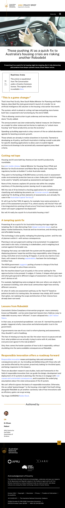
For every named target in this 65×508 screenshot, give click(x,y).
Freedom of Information (49, 493)
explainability (30, 258)
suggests (23, 264)
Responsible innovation (10, 359)
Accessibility (12, 495)
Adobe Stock (24, 396)
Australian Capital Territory (21, 197)
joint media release (12, 166)
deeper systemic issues (41, 227)
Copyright (21, 493)
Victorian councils (41, 192)
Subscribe (53, 14)
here (21, 89)
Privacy (37, 493)
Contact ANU (12, 493)
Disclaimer (29, 493)
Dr (5, 419)
